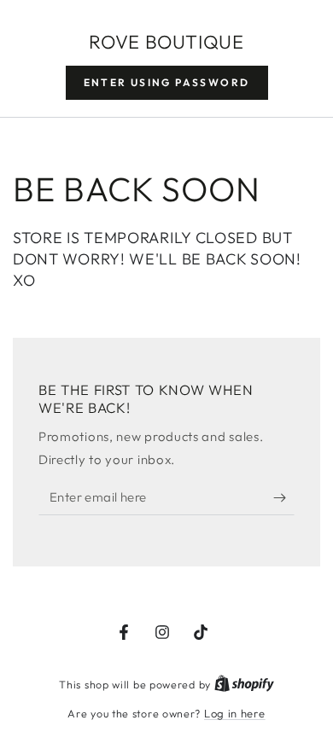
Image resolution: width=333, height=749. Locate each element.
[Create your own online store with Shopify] (244, 684)
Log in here (235, 713)
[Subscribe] (284, 498)
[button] (167, 83)
